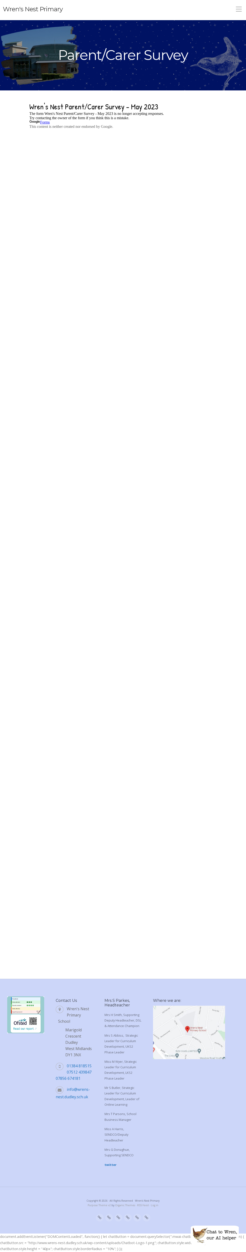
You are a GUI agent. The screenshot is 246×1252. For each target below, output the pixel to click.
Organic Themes (125, 1205)
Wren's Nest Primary (33, 9)
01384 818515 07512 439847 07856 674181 (74, 1072)
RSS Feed (143, 1205)
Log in (154, 1205)
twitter (111, 1165)
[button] (215, 1235)
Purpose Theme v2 (99, 1205)
